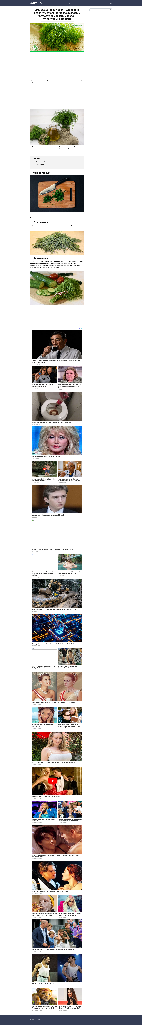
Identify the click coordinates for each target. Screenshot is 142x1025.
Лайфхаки (83, 3)
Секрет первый (40, 162)
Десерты (75, 3)
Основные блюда (66, 3)
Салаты (90, 3)
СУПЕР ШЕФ (36, 3)
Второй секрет (40, 164)
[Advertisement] (57, 67)
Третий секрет (40, 167)
